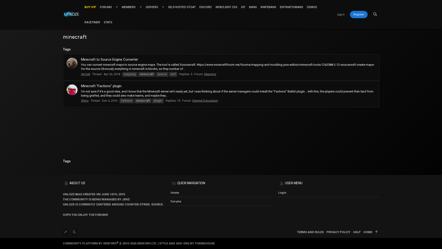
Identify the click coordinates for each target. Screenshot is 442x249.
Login (282, 192)
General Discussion (205, 100)
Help (357, 232)
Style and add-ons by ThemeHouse (187, 243)
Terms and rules (310, 232)
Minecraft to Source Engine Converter (109, 59)
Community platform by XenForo (110, 243)
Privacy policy (338, 232)
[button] (117, 7)
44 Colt (85, 74)
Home (175, 192)
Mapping (210, 74)
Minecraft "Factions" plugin (101, 86)
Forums (176, 201)
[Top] (376, 232)
